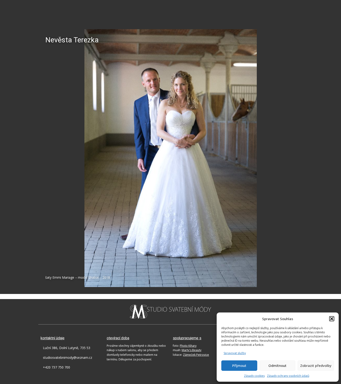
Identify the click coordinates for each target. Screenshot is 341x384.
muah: (187, 350)
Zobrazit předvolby (315, 365)
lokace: (191, 355)
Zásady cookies (254, 376)
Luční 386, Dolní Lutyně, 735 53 (66, 348)
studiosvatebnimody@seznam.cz (67, 357)
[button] (331, 318)
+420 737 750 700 (56, 367)
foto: (184, 346)
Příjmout (239, 365)
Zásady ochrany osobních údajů (288, 376)
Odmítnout (277, 365)
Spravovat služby (235, 353)
